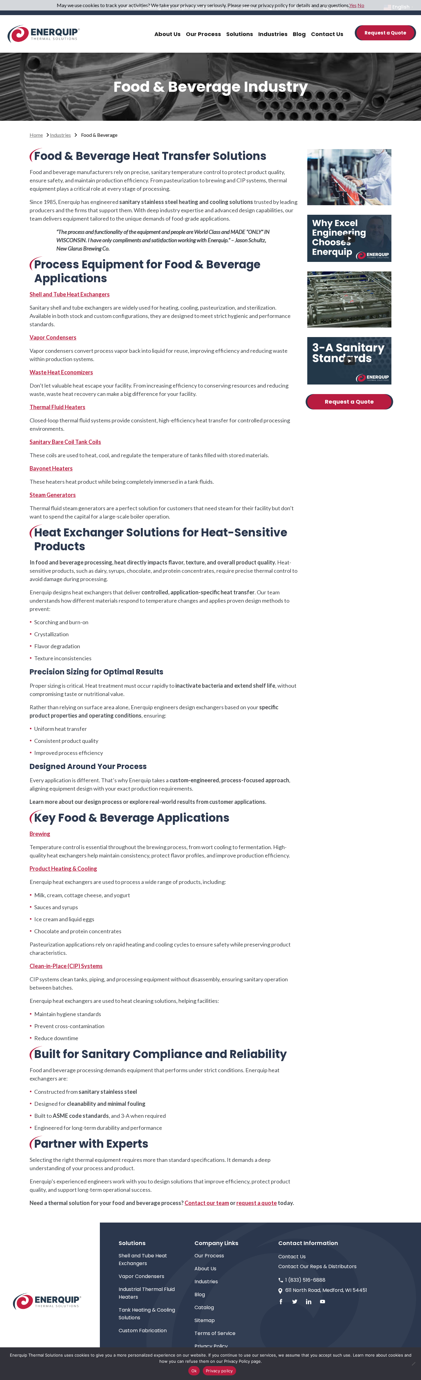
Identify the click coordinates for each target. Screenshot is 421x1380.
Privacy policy (219, 1370)
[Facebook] (281, 1301)
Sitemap (204, 1320)
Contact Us (292, 1256)
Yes (353, 5)
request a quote (256, 1202)
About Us (205, 1268)
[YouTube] (322, 1301)
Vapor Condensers (53, 337)
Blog (199, 1294)
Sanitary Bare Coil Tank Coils (65, 441)
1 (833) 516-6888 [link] (305, 1280)
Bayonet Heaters (51, 468)
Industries (60, 135)
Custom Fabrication (143, 1330)
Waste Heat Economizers (61, 372)
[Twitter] (294, 1301)
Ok (194, 1370)
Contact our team (207, 1202)
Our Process (209, 1255)
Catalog (204, 1307)
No (361, 5)
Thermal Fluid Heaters (57, 407)
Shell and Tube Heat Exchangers (70, 294)
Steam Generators (53, 494)
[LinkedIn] (308, 1301)
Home (36, 135)
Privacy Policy (211, 1346)
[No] (413, 1364)
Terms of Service (214, 1333)
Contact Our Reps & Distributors (317, 1266)
